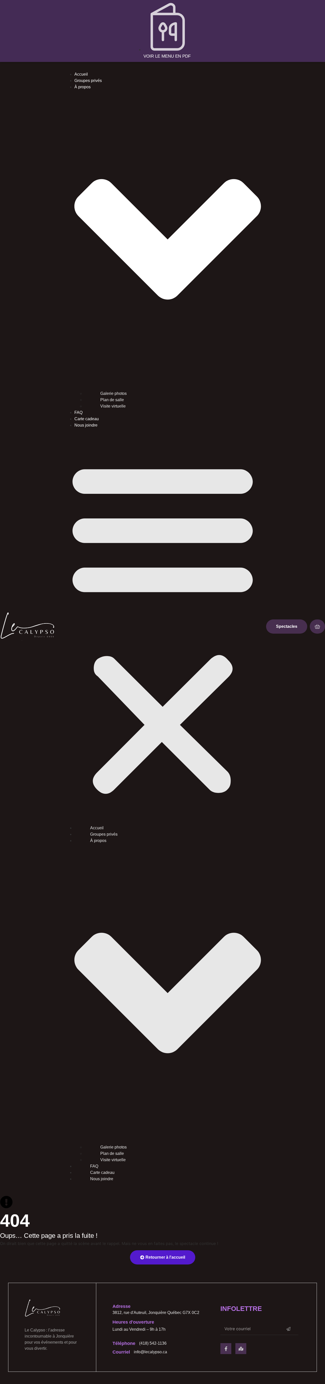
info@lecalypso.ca (150, 1352)
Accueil (81, 74)
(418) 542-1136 (153, 1343)
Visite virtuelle (113, 406)
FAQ (78, 412)
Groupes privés (88, 80)
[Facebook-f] (225, 1348)
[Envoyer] (288, 1329)
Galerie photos (113, 393)
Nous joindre (86, 425)
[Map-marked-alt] (240, 1348)
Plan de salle (112, 400)
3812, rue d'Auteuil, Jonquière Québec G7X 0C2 (155, 1312)
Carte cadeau (86, 419)
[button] (162, 626)
